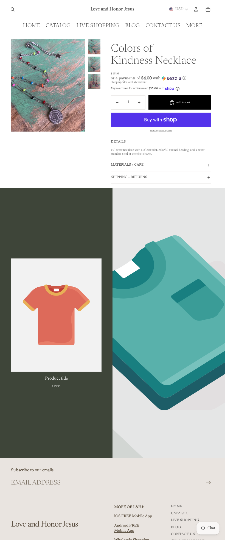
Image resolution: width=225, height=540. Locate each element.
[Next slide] (80, 85)
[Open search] (13, 9)
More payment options (161, 130)
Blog (176, 527)
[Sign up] (208, 482)
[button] (161, 78)
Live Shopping (185, 520)
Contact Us (183, 534)
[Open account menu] (196, 9)
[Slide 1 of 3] (94, 46)
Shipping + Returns (129, 177)
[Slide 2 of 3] (94, 64)
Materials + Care (127, 164)
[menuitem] (194, 26)
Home (176, 506)
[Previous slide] (15, 85)
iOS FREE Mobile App (133, 516)
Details (118, 141)
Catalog (180, 513)
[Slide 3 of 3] (94, 81)
